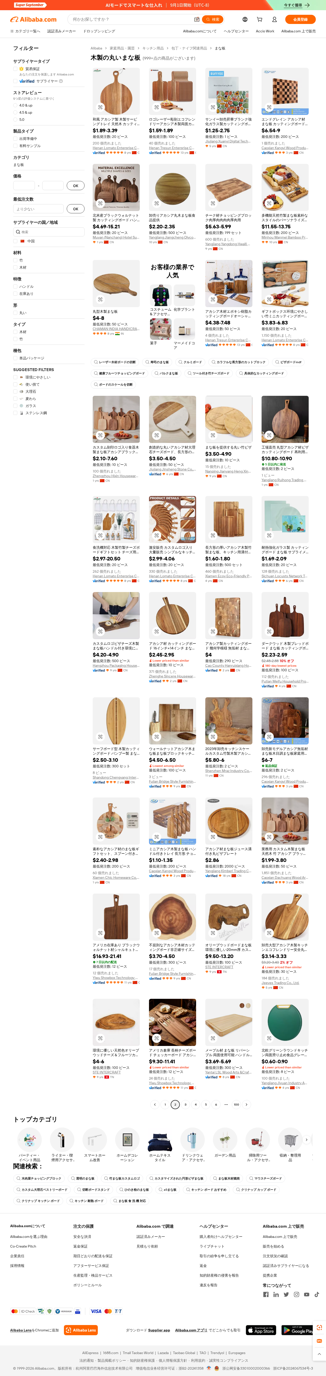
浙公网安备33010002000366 (246, 1368)
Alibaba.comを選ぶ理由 (28, 1237)
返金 (203, 1266)
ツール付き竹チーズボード (211, 373)
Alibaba (96, 48)
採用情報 (17, 1266)
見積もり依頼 (147, 1246)
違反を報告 (209, 1285)
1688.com (110, 1353)
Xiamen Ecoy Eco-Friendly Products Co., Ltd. (228, 576)
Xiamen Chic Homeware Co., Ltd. (116, 877)
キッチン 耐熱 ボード (89, 1201)
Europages (237, 1353)
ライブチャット (212, 1246)
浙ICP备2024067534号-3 (293, 1368)
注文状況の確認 (275, 1256)
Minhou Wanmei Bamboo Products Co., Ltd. (285, 237)
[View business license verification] (209, 1368)
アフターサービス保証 (91, 1266)
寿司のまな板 (160, 362)
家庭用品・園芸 (122, 48)
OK (75, 186)
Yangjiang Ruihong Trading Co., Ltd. (285, 480)
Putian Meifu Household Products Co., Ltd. (285, 681)
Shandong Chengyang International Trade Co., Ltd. (116, 777)
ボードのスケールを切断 (116, 384)
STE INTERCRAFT (219, 967)
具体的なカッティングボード (264, 373)
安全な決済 (82, 1237)
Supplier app (159, 1330)
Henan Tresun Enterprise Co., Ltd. (172, 148)
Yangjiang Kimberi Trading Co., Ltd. (228, 871)
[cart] (260, 20)
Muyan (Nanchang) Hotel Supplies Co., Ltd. (116, 237)
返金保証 (80, 1246)
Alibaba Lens (21, 1330)
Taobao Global (184, 1353)
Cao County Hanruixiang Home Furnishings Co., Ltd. (228, 665)
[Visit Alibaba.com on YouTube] (307, 1294)
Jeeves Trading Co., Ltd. (280, 983)
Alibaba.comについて (27, 1226)
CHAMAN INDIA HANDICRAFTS (116, 329)
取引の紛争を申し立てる (219, 1256)
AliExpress (90, 1353)
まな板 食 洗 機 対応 (132, 1201)
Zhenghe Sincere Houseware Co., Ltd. (172, 676)
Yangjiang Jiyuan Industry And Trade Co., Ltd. (285, 1083)
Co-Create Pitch (23, 1246)
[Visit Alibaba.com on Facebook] (266, 1294)
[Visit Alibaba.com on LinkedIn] (276, 1294)
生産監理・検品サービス (93, 1275)
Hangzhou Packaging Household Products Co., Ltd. (116, 665)
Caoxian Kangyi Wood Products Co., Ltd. (285, 148)
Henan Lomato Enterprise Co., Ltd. (116, 148)
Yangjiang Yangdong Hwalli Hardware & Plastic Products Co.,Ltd (228, 244)
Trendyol (217, 1353)
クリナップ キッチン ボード (41, 1201)
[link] (319, 1327)
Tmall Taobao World (138, 1353)
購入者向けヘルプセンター (221, 1237)
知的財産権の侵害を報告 (219, 1275)
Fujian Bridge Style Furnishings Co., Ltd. (172, 781)
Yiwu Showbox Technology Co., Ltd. (116, 978)
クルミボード (193, 362)
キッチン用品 (153, 48)
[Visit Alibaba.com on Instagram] (296, 1294)
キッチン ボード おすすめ (208, 1189)
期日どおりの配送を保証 (93, 1256)
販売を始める (273, 1246)
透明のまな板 (85, 1178)
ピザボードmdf (290, 362)
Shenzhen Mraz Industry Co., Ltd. (228, 771)
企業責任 (17, 1256)
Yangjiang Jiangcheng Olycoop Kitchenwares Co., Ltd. (172, 237)
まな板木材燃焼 (229, 1178)
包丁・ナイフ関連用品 (189, 48)
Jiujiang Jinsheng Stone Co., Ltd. (172, 469)
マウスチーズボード (268, 1178)
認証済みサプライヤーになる (286, 1266)
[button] (197, 19)
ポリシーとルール (87, 1285)
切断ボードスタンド (96, 1189)
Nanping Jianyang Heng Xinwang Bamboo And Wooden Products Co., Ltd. (228, 471)
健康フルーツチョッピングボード (122, 373)
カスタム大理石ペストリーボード (44, 1189)
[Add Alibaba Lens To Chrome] (81, 1330)
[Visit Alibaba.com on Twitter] (286, 1294)
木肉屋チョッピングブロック (41, 1178)
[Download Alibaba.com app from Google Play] (298, 1330)
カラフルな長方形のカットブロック (241, 362)
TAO (202, 1353)
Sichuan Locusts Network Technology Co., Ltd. (285, 576)
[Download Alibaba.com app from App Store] (261, 1330)
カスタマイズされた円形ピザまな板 (179, 1178)
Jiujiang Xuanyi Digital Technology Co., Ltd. (228, 141)
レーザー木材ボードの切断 (117, 362)
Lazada (163, 1353)
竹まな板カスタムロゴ (124, 1178)
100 (236, 1104)
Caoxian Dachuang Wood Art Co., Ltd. (285, 877)
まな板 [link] (220, 48)
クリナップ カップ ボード (258, 1189)
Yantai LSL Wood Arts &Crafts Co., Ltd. (228, 1072)
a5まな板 (170, 1189)
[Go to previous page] (154, 1104)
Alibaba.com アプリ (191, 1330)
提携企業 (270, 1275)
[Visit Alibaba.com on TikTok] (317, 1294)
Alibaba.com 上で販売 (280, 1237)
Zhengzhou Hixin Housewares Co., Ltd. (116, 476)
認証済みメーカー (151, 1237)
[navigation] (49, 577)
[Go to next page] (246, 1104)
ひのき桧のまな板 (137, 1189)
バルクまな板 (169, 373)
